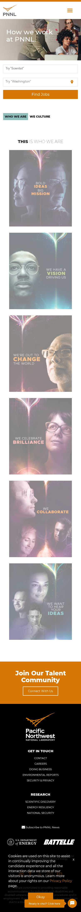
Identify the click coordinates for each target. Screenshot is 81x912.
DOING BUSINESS (40, 769)
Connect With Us (40, 691)
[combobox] (41, 68)
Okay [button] (40, 897)
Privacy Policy (61, 881)
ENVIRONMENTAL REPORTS (41, 774)
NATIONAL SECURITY (40, 812)
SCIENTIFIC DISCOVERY (40, 801)
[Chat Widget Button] (72, 903)
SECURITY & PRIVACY (40, 780)
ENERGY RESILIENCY (40, 807)
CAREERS (40, 763)
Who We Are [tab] (15, 116)
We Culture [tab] (40, 116)
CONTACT (40, 758)
